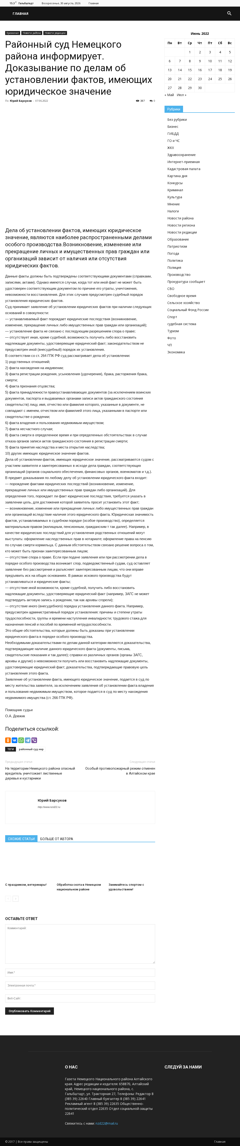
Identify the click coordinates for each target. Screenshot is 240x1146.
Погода (173, 253)
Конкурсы (175, 183)
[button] (229, 13)
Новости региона (181, 225)
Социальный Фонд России (188, 310)
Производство (179, 274)
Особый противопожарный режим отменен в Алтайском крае (120, 771)
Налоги (173, 211)
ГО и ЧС (173, 140)
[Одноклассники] (8, 740)
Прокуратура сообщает (186, 281)
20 (170, 79)
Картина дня (177, 176)
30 (200, 88)
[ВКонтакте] (14, 740)
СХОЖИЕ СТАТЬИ (21, 839)
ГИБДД (173, 133)
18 (220, 70)
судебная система (181, 324)
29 (190, 88)
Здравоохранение (181, 154)
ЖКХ (170, 147)
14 (180, 70)
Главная (94, 3)
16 (200, 70)
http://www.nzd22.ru (49, 807)
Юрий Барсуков (21, 100)
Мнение (173, 204)
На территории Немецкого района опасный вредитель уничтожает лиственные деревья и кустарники (40, 773)
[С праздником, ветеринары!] (28, 865)
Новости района (32, 33)
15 (190, 70)
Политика (175, 260)
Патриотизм (177, 246)
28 (180, 88)
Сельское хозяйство (183, 302)
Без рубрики (177, 119)
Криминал (13, 33)
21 (180, 79)
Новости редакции (55, 33)
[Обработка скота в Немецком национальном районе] (80, 865)
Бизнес (172, 126)
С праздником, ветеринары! (26, 884)
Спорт (172, 317)
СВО (170, 288)
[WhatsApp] (21, 740)
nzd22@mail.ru (107, 1123)
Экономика (176, 352)
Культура (174, 197)
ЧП (169, 345)
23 (200, 79)
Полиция (174, 267)
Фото (171, 338)
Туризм (173, 331)
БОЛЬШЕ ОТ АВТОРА (56, 839)
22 (190, 79)
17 (210, 70)
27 (170, 88)
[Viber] (34, 740)
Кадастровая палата (183, 169)
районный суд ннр (31, 749)
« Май (169, 95)
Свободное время (181, 295)
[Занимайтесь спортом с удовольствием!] (132, 865)
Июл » (181, 95)
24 (210, 79)
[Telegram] (27, 740)
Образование (178, 239)
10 (210, 61)
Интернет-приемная (183, 162)
